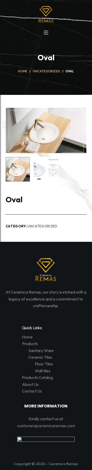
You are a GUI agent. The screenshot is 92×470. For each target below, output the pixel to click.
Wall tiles (42, 370)
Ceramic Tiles (40, 357)
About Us (30, 384)
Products (30, 343)
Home (27, 336)
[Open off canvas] (46, 32)
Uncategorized (42, 226)
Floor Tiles (44, 363)
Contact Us (32, 391)
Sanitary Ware (41, 350)
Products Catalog (37, 377)
